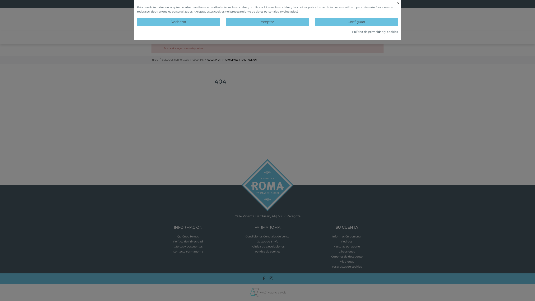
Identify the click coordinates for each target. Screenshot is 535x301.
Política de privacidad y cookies (375, 32)
